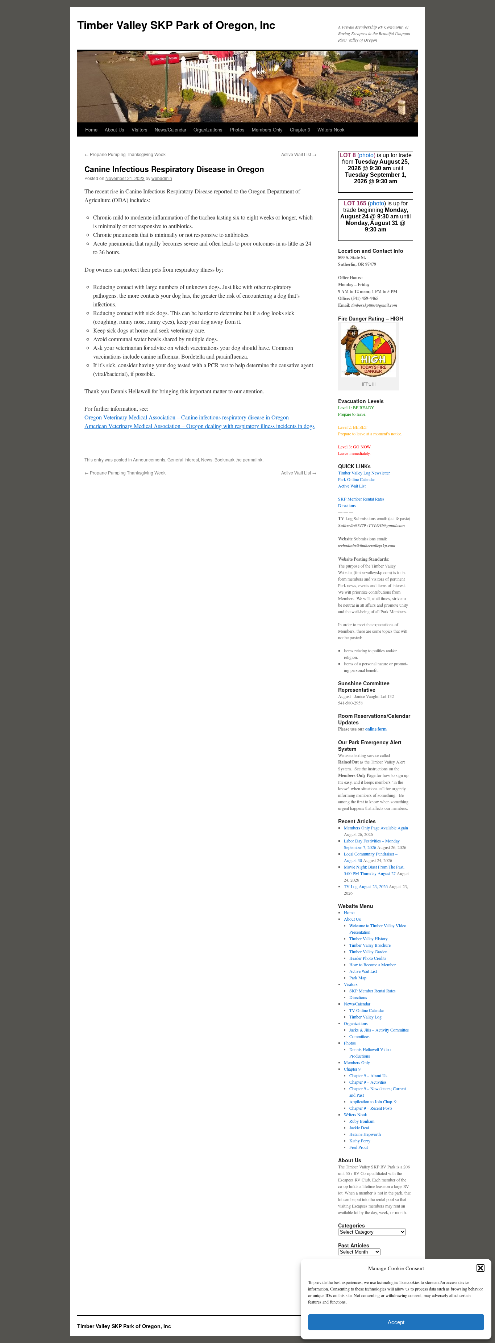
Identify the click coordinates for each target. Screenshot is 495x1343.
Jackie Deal (359, 1127)
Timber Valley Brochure (370, 945)
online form (376, 729)
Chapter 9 (300, 129)
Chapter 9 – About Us (368, 1075)
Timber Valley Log (365, 1017)
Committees (359, 1036)
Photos (237, 129)
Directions (347, 505)
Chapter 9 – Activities (368, 1082)
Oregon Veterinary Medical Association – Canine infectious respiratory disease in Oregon (186, 417)
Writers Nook (331, 129)
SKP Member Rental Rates (361, 499)
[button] (480, 1268)
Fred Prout (358, 1147)
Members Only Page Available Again (376, 828)
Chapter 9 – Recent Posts (370, 1108)
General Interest (183, 459)
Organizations (208, 129)
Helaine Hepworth (365, 1134)
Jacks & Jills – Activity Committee (379, 1030)
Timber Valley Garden (368, 951)
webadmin (161, 178)
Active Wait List (298, 154)
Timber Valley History (368, 938)
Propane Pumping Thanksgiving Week (125, 154)
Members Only (267, 129)
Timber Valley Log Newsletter (364, 473)
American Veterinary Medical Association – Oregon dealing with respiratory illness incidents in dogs (199, 426)
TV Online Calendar (366, 1010)
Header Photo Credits (367, 958)
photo (366, 155)
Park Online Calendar (356, 479)
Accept (396, 1322)
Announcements (149, 459)
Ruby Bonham (361, 1121)
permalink (252, 459)
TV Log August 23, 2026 (366, 886)
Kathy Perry (359, 1140)
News (206, 459)
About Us (114, 129)
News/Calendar (170, 129)
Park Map (357, 977)
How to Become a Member (372, 964)
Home (91, 129)
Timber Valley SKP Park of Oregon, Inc (176, 24)
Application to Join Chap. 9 (372, 1101)
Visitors (139, 129)
